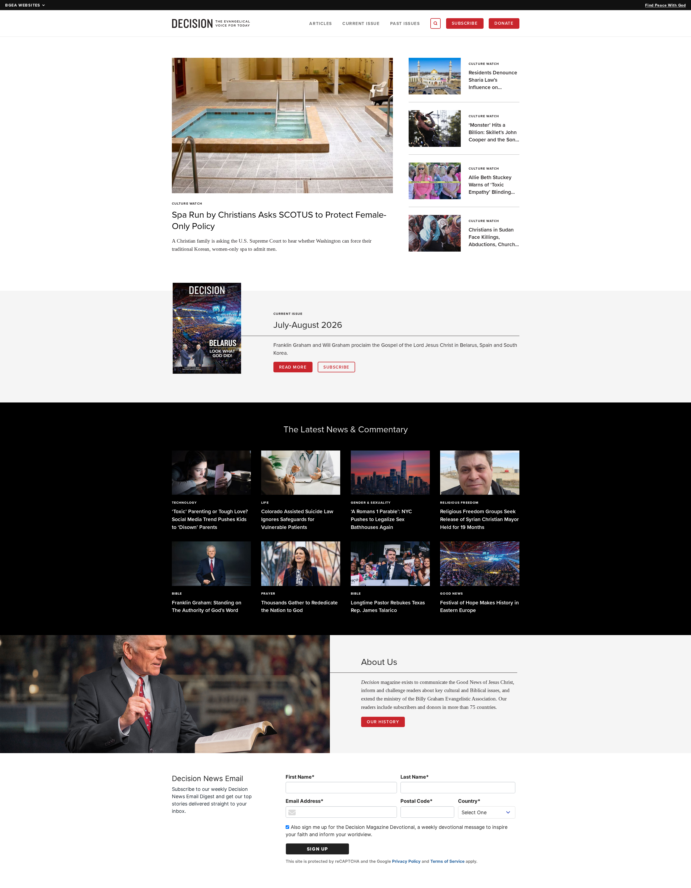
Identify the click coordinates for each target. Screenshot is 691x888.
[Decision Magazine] (211, 23)
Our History (383, 722)
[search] (435, 23)
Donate (503, 23)
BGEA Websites (22, 5)
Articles (320, 23)
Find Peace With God (665, 5)
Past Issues (405, 23)
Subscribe (465, 23)
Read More (293, 367)
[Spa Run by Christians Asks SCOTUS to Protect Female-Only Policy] (282, 125)
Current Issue (361, 23)
